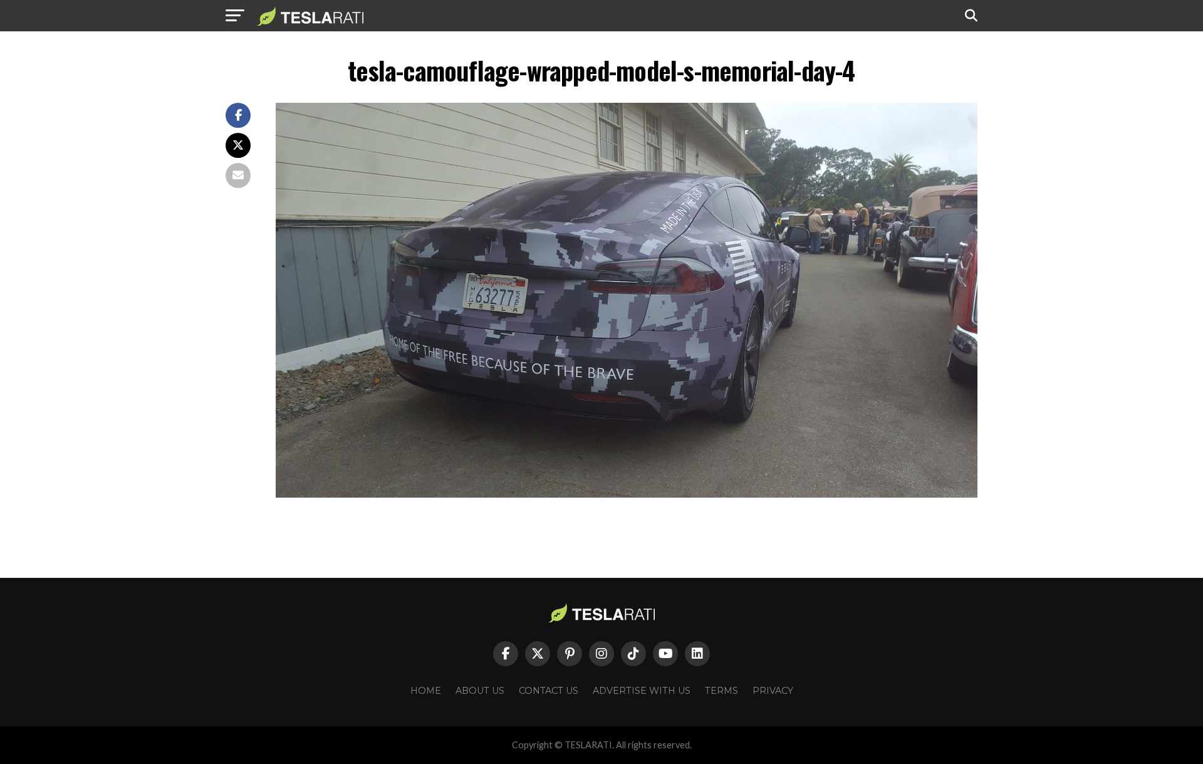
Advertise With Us (641, 690)
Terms (721, 690)
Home (425, 690)
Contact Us (548, 690)
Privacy (773, 690)
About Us (480, 690)
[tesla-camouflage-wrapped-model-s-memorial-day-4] (626, 494)
